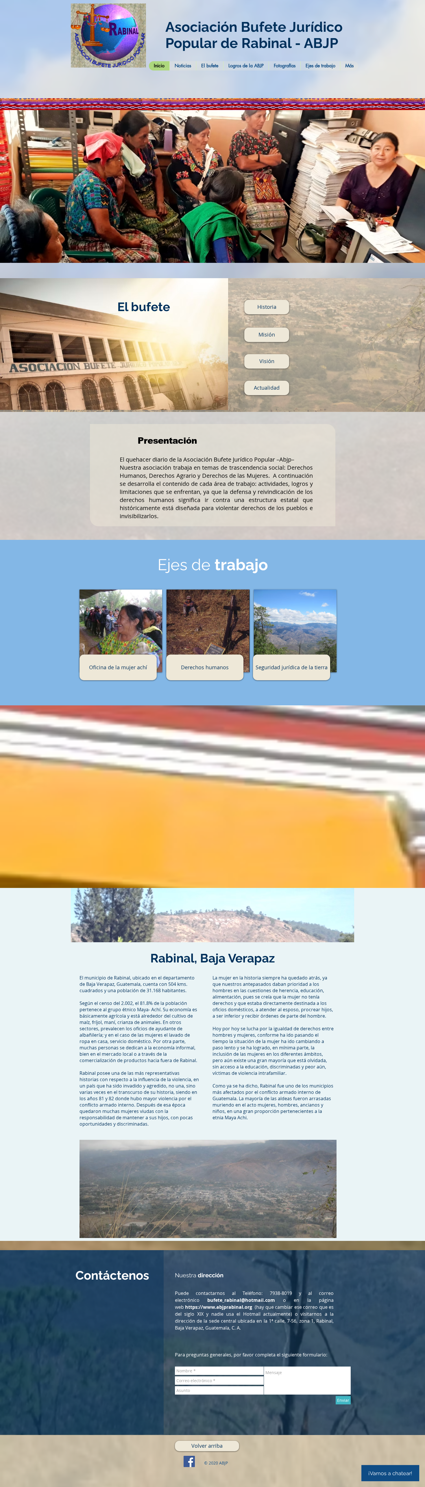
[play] (413, 258)
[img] (295, 631)
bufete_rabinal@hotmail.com (241, 1300)
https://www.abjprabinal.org (218, 1307)
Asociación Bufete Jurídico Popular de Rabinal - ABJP (254, 35)
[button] (212, 186)
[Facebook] (189, 1461)
